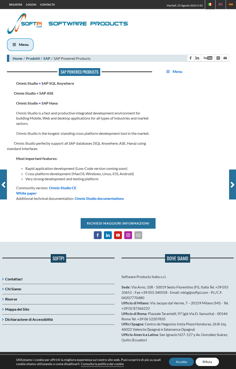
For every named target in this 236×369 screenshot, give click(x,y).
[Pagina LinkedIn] (197, 57)
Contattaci (13, 279)
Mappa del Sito (17, 309)
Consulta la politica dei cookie (102, 364)
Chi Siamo (13, 289)
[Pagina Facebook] (190, 57)
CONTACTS (47, 4)
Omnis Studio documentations (99, 198)
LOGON (31, 4)
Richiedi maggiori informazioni (118, 223)
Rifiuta (207, 362)
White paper (26, 193)
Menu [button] (24, 44)
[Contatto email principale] (225, 57)
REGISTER (15, 4)
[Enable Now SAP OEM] (3, 184)
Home (18, 58)
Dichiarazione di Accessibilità (29, 319)
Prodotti (33, 58)
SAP (46, 58)
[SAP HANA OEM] (232, 184)
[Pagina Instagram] (218, 57)
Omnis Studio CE (62, 188)
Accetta (181, 362)
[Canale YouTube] (208, 57)
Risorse (11, 299)
